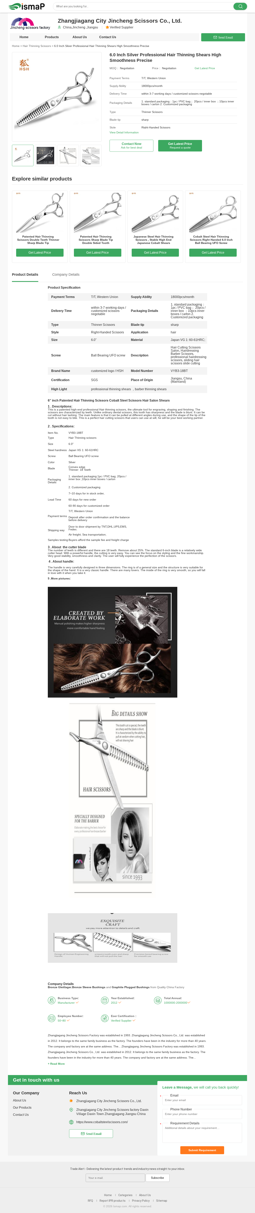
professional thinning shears (111, 389)
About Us (80, 37)
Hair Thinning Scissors (38, 46)
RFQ (90, 1201)
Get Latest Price (205, 68)
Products (52, 37)
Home (24, 37)
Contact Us (107, 37)
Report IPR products (113, 1201)
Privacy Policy (141, 1201)
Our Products (22, 1107)
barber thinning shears (151, 389)
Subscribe (157, 1177)
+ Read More (56, 1063)
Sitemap (161, 1201)
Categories (125, 1195)
